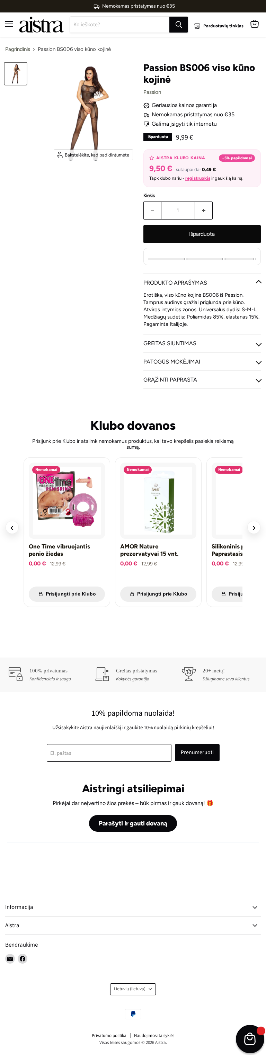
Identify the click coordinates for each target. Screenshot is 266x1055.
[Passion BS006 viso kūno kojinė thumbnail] (16, 74)
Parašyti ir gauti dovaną (133, 823)
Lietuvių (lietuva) (129, 989)
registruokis (197, 178)
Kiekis (149, 195)
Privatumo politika (109, 1035)
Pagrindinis (17, 49)
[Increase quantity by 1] (204, 211)
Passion (152, 92)
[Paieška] (178, 25)
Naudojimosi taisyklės (154, 1035)
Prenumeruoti (197, 752)
